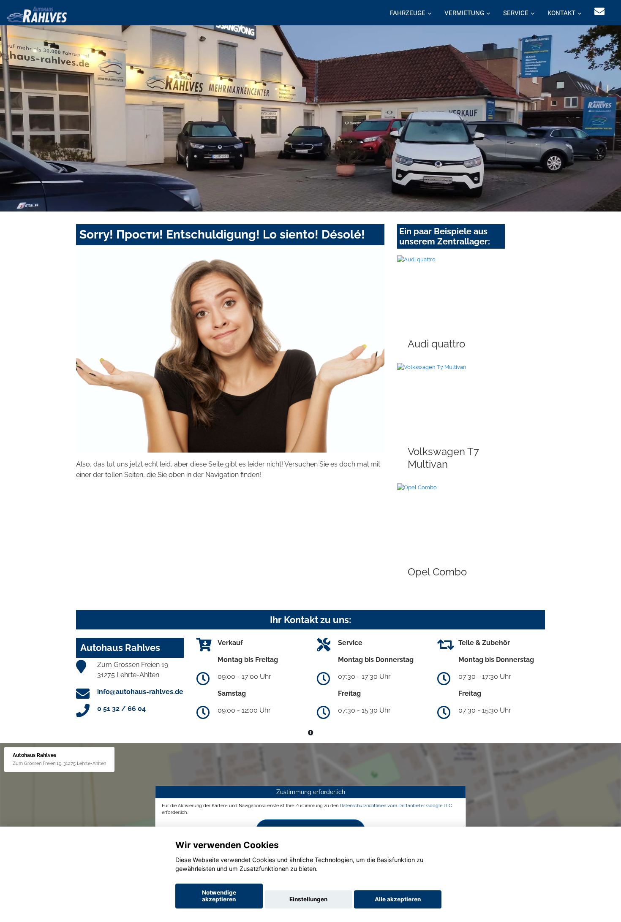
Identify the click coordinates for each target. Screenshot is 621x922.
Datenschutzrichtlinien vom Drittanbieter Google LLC (396, 805)
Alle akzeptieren (398, 899)
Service (515, 13)
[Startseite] (36, 14)
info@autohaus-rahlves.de (140, 692)
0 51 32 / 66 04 (121, 709)
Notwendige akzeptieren (219, 896)
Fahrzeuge (407, 13)
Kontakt (561, 13)
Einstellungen (308, 899)
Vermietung (464, 13)
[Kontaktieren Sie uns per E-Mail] (599, 11)
